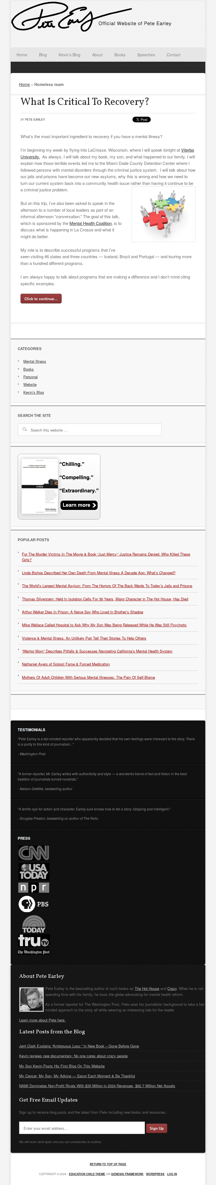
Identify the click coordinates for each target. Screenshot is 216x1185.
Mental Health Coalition (90, 223)
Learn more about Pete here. (42, 1020)
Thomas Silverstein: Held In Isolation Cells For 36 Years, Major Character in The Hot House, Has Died (105, 599)
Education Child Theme (87, 1174)
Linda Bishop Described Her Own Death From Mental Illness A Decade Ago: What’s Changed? (99, 572)
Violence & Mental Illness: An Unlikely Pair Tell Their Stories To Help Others (84, 638)
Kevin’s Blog (33, 392)
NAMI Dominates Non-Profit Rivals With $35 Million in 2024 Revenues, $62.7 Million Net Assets (97, 1085)
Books (28, 369)
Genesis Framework (127, 1174)
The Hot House (147, 988)
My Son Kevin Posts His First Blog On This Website (62, 1066)
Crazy (172, 988)
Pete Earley (35, 119)
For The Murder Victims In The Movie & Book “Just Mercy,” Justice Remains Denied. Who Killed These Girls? (106, 556)
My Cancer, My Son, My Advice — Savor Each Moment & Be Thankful (77, 1075)
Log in (172, 1174)
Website (30, 384)
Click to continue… (41, 298)
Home (24, 84)
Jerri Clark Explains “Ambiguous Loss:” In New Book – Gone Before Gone (79, 1046)
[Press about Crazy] (59, 518)
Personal (30, 376)
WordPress (155, 1174)
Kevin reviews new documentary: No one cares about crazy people (73, 1055)
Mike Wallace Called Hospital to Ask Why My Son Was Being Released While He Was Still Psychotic (104, 624)
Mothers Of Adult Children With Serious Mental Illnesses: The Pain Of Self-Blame (88, 677)
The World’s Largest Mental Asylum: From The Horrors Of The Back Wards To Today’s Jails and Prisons (107, 585)
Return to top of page (108, 1164)
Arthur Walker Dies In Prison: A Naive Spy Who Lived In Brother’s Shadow (82, 611)
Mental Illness (34, 361)
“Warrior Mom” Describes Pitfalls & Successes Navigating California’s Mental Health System (97, 651)
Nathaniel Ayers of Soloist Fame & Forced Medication (66, 664)
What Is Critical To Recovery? (85, 102)
